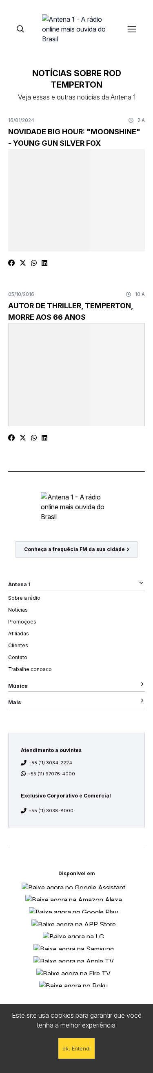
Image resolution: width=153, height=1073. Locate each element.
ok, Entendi (76, 1048)
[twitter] (23, 263)
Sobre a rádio (24, 598)
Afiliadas (18, 633)
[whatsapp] (34, 263)
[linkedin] (44, 263)
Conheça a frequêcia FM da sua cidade (74, 549)
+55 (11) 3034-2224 (50, 763)
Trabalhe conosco (30, 669)
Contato (17, 657)
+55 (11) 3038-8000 (51, 810)
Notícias (18, 610)
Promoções (22, 622)
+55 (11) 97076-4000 (51, 774)
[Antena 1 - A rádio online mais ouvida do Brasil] (76, 28)
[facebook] (11, 263)
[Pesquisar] (20, 29)
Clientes (18, 645)
